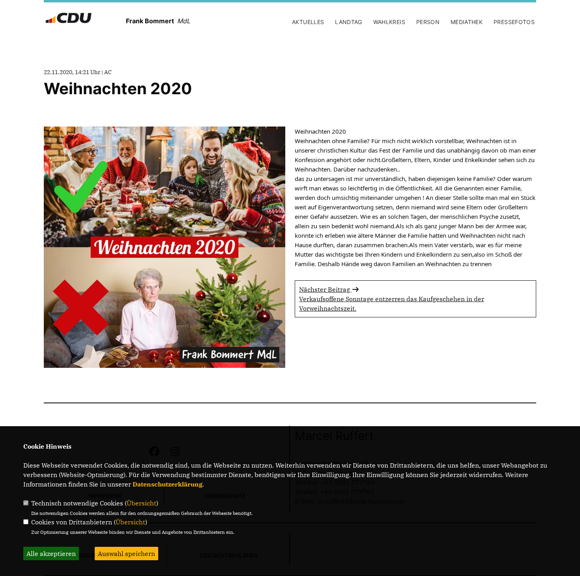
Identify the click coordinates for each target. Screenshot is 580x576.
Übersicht (141, 503)
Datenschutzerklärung (167, 484)
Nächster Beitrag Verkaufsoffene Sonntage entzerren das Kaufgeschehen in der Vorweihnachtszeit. (391, 298)
